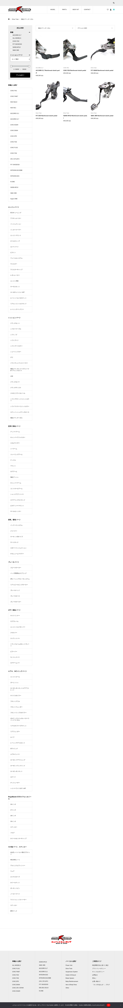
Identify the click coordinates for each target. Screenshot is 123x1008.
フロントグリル (15, 701)
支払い (94, 978)
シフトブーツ (14, 340)
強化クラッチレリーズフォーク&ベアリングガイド (19, 369)
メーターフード (15, 894)
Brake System (70, 978)
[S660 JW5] (11, 50)
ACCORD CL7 (14, 119)
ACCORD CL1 (14, 113)
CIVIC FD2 (13, 142)
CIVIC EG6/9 (14, 125)
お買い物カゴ (96, 981)
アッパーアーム (15, 431)
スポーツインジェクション (18, 548)
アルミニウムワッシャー (17, 865)
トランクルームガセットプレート (19, 645)
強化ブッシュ (14, 477)
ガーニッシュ (14, 682)
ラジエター (13, 264)
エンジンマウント (15, 235)
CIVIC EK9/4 (14, 130)
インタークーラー (15, 229)
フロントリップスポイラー (18, 712)
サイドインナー (15, 615)
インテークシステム (16, 525)
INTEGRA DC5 (14, 176)
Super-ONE (13, 198)
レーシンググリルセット (17, 743)
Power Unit (69, 965)
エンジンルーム (15, 676)
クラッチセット (15, 323)
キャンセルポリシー (98, 971)
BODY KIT (76, 9)
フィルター (20, 75)
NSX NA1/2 (13, 102)
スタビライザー (15, 443)
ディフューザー (15, 782)
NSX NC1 (13, 107)
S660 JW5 (13, 193)
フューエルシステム (16, 258)
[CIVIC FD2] (11, 41)
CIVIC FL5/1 (14, 147)
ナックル (13, 460)
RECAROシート (15, 859)
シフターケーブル (15, 329)
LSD (11, 376)
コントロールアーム (16, 488)
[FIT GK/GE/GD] (11, 44)
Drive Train (69, 968)
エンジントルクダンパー (17, 627)
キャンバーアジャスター (17, 437)
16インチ (13, 804)
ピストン (13, 252)
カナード (13, 777)
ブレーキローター (15, 601)
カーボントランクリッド (17, 765)
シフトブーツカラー (16, 346)
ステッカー (13, 827)
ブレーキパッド (15, 590)
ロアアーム (13, 471)
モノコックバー (15, 657)
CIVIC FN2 (13, 153)
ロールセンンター (15, 511)
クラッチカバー (15, 382)
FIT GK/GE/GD (15, 164)
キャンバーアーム (15, 483)
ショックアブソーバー (17, 494)
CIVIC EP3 (13, 136)
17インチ (13, 810)
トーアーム (13, 449)
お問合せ (95, 975)
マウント (13, 466)
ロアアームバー (15, 663)
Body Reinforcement (72, 981)
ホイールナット (15, 882)
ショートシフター (15, 351)
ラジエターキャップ (16, 269)
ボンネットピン (15, 888)
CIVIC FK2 (13, 90)
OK (108, 1005)
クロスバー (13, 632)
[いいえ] (121, 1005)
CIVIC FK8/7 (14, 96)
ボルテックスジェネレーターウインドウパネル (19, 719)
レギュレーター (15, 275)
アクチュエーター (15, 218)
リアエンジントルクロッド (18, 303)
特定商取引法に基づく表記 (100, 965)
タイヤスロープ (15, 877)
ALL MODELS (16, 965)
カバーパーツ (14, 247)
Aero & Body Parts (71, 984)
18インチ (13, 815)
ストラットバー (15, 638)
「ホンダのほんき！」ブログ (101, 984)
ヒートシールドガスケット (18, 298)
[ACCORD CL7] (11, 35)
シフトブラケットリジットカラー (19, 399)
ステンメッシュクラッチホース (19, 412)
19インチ (13, 821)
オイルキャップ (15, 241)
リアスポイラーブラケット (18, 726)
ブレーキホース (15, 596)
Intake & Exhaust (71, 975)
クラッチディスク (15, 387)
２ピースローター (15, 567)
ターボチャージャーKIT (17, 292)
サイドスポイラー (15, 695)
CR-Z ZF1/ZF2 (14, 159)
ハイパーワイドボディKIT (18, 788)
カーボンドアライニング (17, 760)
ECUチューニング (15, 212)
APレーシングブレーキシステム (20, 579)
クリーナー (13, 531)
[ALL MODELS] (11, 38)
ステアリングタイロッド (17, 500)
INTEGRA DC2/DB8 (16, 170)
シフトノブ (13, 334)
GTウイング (14, 748)
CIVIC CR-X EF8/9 (18, 988)
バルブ (12, 832)
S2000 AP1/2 (14, 187)
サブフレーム (14, 621)
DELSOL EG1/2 (43, 987)
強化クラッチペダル (16, 418)
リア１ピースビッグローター (19, 584)
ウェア (12, 871)
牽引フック (13, 911)
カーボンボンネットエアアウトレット (19, 689)
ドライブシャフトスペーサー (19, 363)
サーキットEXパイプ (16, 536)
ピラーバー (13, 651)
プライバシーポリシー (99, 968)
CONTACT (87, 9)
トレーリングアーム (16, 454)
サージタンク (14, 542)
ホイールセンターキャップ (18, 838)
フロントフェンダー (16, 707)
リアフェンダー (15, 731)
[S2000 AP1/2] (11, 47)
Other (67, 988)
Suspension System (72, 971)
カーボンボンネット (16, 771)
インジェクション (15, 224)
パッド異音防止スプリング (18, 573)
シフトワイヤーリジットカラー (19, 406)
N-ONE (12, 181)
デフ (11, 357)
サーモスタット (15, 286)
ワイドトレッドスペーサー (18, 899)
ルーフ (12, 737)
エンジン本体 (14, 281)
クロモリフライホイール (17, 393)
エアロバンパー (15, 754)
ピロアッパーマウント (17, 505)
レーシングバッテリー (17, 309)
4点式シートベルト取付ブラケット (20, 853)
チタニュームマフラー (17, 553)
